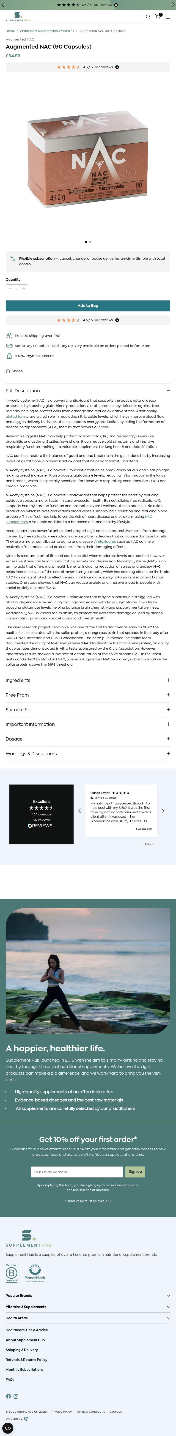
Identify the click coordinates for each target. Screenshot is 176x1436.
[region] (121, 811)
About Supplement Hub (25, 1340)
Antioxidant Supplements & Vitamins (47, 30)
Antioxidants (105, 541)
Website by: (14, 1419)
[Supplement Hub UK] (18, 16)
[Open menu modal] (168, 17)
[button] (79, 810)
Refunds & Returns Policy (26, 1360)
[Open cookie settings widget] (7, 1428)
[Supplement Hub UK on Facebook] (8, 1397)
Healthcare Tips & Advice (27, 1330)
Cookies (116, 1411)
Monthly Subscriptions (25, 1369)
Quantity (13, 279)
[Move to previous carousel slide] (156, 883)
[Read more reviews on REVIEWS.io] (41, 826)
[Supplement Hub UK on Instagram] (16, 1397)
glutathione (15, 416)
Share (17, 371)
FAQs (10, 1380)
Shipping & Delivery (22, 1350)
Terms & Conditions (90, 1411)
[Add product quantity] (24, 289)
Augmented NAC (20, 39)
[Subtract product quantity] (10, 289)
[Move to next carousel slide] (166, 883)
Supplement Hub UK (23, 1411)
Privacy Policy (62, 1411)
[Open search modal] (148, 17)
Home (10, 30)
